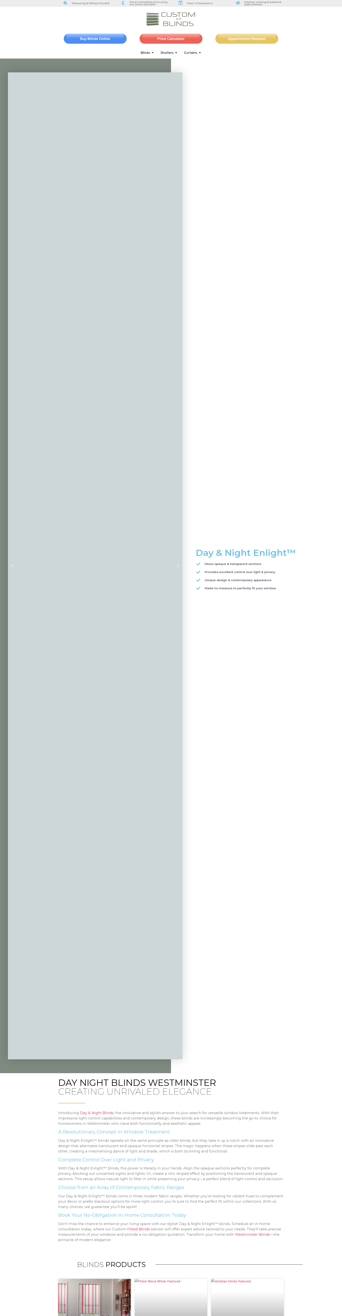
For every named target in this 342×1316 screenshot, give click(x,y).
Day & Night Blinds (97, 1113)
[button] (12, 565)
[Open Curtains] (199, 52)
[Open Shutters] (176, 52)
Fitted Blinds (138, 1229)
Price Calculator (171, 39)
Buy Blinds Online (95, 39)
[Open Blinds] (152, 52)
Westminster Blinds (252, 1234)
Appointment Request (247, 39)
